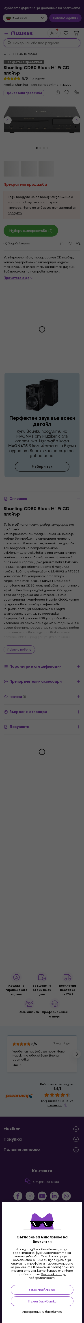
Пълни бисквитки (42, 1301)
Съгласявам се (42, 1290)
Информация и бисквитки (42, 1312)
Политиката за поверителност (48, 1276)
